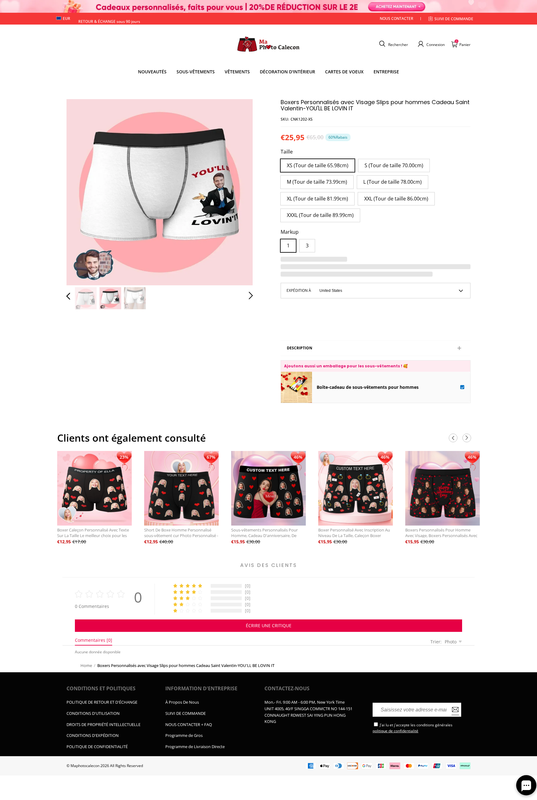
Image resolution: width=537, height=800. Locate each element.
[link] (196, 71)
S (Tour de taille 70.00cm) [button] (394, 165)
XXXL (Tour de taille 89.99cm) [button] (320, 215)
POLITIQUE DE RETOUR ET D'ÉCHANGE (102, 702)
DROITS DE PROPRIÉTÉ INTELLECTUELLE (103, 724)
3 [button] (307, 245)
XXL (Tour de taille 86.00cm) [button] (396, 198)
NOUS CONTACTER (396, 18)
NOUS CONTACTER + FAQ (188, 724)
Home (86, 665)
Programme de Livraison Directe (195, 746)
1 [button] (288, 245)
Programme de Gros (184, 735)
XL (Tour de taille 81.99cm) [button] (317, 198)
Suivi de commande (453, 18)
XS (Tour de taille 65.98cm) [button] (317, 165)
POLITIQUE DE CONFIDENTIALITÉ (97, 746)
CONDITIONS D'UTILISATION (93, 713)
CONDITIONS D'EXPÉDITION (93, 735)
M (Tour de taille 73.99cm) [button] (317, 181)
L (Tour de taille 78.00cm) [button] (392, 181)
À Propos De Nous (182, 702)
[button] (393, 44)
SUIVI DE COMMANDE (185, 713)
